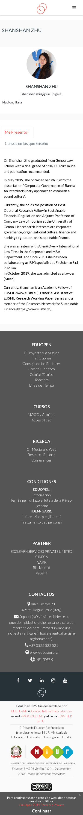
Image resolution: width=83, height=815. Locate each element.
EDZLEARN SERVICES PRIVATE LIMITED (41, 551)
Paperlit (41, 573)
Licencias (41, 506)
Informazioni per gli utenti (41, 517)
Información (42, 495)
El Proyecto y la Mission (41, 353)
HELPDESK (44, 659)
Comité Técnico (41, 374)
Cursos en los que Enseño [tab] (26, 143)
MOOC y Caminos (41, 414)
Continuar (41, 810)
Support (25, 617)
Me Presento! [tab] (17, 132)
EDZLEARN (19, 711)
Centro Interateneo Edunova (51, 711)
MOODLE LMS (32, 716)
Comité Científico (41, 369)
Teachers (42, 380)
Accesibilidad (41, 420)
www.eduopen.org (44, 652)
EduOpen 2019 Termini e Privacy (41, 805)
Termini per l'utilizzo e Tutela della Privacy (42, 500)
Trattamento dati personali (41, 522)
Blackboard (41, 567)
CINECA (41, 557)
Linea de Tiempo (41, 385)
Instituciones (41, 358)
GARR (41, 562)
